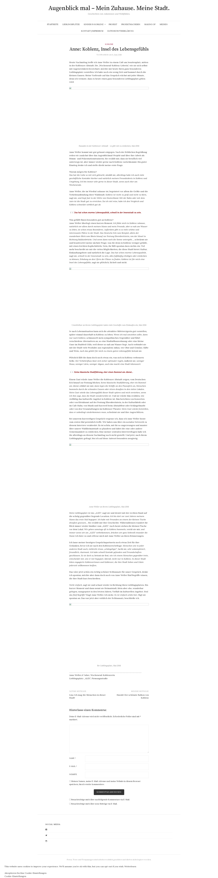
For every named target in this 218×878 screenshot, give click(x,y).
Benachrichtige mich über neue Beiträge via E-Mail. (94, 804)
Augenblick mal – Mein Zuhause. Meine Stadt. (109, 8)
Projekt (113, 24)
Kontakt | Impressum (92, 31)
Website (73, 774)
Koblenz (109, 44)
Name (72, 758)
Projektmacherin (130, 24)
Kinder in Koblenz (93, 24)
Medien (164, 24)
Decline (20, 873)
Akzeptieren (10, 873)
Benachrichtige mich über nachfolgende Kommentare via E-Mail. (100, 799)
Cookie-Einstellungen (35, 873)
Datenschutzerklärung (120, 31)
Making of (150, 24)
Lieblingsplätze (71, 24)
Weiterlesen (130, 866)
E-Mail (73, 766)
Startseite (52, 24)
